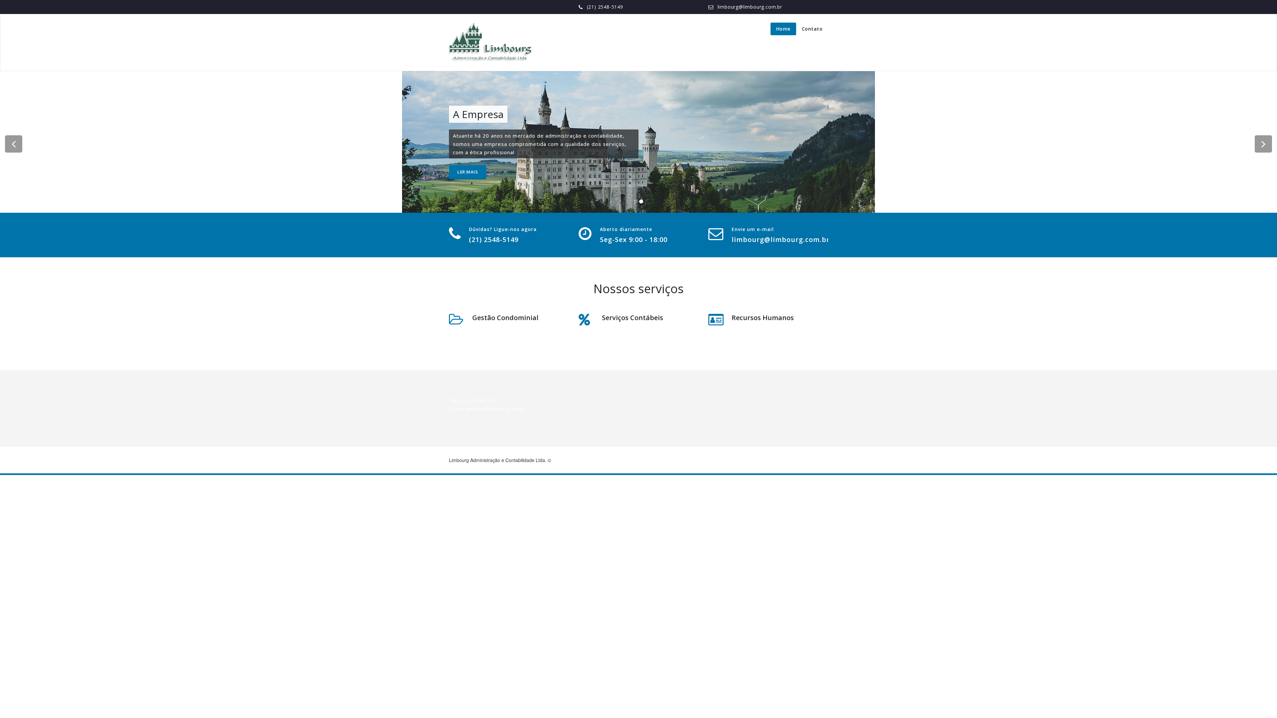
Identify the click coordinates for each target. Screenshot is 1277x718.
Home (783, 29)
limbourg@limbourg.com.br (750, 7)
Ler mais (467, 172)
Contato (812, 29)
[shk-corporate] (490, 42)
